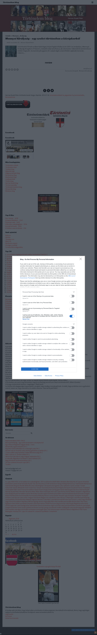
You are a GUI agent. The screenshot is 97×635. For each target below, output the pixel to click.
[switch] (72, 296)
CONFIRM (34, 369)
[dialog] (48, 317)
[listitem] (48, 292)
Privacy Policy (59, 375)
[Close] (81, 259)
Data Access (48, 375)
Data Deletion (38, 375)
